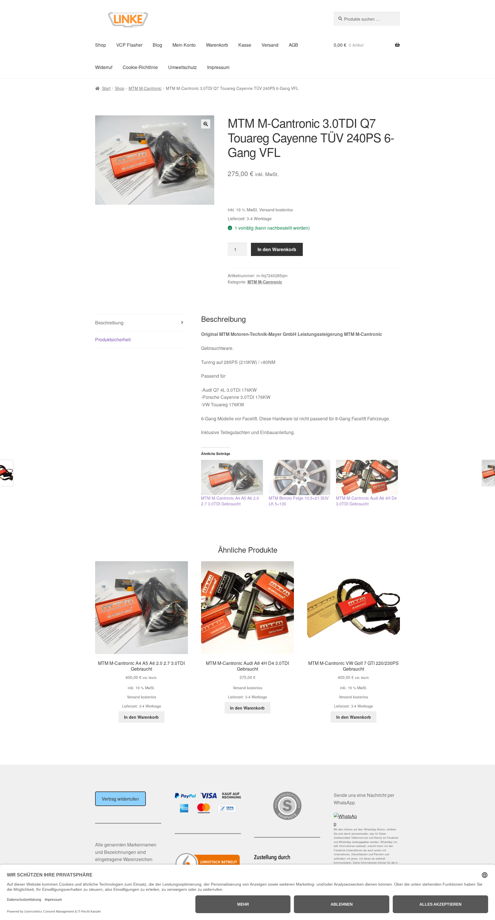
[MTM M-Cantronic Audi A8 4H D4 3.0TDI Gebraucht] (367, 477)
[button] (205, 124)
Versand (270, 45)
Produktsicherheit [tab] (113, 339)
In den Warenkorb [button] (141, 717)
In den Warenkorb (277, 249)
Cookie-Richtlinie (140, 67)
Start (106, 88)
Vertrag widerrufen (120, 798)
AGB (293, 45)
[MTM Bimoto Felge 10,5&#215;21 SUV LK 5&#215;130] (300, 477)
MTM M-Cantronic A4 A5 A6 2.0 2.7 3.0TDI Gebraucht (230, 501)
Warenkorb (217, 45)
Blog (157, 45)
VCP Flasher (129, 45)
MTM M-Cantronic (145, 88)
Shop (100, 45)
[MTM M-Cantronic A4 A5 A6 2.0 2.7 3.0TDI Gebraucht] (232, 477)
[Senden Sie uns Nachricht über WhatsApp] (367, 820)
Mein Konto (184, 45)
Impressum (218, 67)
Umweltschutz (182, 67)
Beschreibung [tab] (109, 322)
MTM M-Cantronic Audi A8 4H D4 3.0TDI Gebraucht (366, 501)
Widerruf (103, 67)
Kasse (244, 45)
